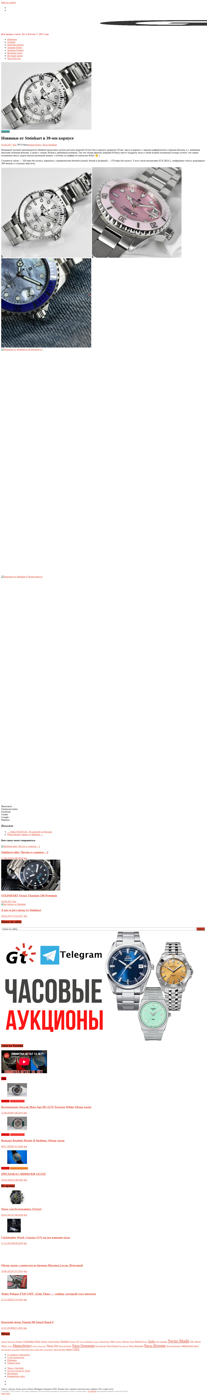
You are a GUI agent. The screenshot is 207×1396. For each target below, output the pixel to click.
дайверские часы (190, 1346)
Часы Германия (83, 1346)
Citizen (44, 1341)
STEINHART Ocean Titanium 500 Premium (29, 895)
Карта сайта (5, 1394)
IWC (78, 1342)
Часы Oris (52, 1345)
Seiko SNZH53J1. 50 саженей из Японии (29, 831)
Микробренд (22, 1346)
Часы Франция (136, 1346)
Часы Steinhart (49, 144)
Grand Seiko (54, 1341)
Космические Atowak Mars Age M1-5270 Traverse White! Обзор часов (46, 1107)
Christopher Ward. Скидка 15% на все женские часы (35, 1237)
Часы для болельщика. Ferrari (21, 1209)
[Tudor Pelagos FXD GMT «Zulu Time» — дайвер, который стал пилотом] (17, 1288)
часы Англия (59, 1349)
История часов (14, 55)
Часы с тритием (15, 1368)
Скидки (35, 1346)
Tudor (10, 1346)
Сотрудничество (15, 1357)
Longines (88, 1341)
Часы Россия (13, 58)
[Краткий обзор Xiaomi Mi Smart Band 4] (17, 1316)
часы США (72, 1349)
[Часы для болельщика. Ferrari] (16, 1203)
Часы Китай (113, 1346)
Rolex (144, 1342)
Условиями (92, 1391)
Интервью (12, 1373)
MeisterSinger (105, 1342)
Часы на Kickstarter (173, 1346)
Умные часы (13, 1363)
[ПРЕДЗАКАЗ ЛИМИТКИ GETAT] (17, 1163)
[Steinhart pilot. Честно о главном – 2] (20, 846)
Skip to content (8, 2)
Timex (4, 1346)
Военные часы (14, 53)
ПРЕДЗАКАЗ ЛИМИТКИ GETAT (23, 1174)
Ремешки (12, 1360)
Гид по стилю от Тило (18, 1370)
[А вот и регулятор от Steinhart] (13, 904)
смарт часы (39, 1350)
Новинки (12, 39)
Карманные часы (16, 1376)
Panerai (138, 1341)
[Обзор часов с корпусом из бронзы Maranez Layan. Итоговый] (17, 1259)
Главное (5, 1101)
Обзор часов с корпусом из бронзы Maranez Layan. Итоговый (42, 1265)
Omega (125, 1341)
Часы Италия (100, 1346)
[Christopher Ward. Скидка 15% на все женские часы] (14, 1231)
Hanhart (72, 1342)
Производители (15, 44)
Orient (132, 1342)
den (15, 144)
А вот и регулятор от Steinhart (21, 910)
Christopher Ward (31, 1341)
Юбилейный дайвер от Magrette (25, 834)
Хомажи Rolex (14, 47)
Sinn (157, 1342)
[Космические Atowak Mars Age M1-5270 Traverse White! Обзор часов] (17, 1096)
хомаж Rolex (34, 144)
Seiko (151, 1341)
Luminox (96, 1342)
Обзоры (11, 42)
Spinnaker (163, 1342)
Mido (113, 1341)
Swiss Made (178, 1340)
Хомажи (5, 131)
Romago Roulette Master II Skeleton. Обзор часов (32, 1140)
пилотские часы (27, 1349)
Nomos (119, 1342)
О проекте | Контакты (18, 1354)
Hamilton (64, 1341)
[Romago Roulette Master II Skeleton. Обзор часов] (17, 1129)
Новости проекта (19, 1168)
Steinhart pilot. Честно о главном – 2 (24, 852)
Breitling (19, 1342)
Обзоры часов (17, 1101)
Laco (82, 1342)
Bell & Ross (11, 1342)
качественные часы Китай (10, 1350)
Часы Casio (42, 1346)
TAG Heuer (195, 1341)
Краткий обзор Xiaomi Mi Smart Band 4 (27, 1322)
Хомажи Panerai (15, 50)
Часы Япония (154, 1345)
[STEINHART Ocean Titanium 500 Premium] (30, 890)
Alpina (4, 1342)
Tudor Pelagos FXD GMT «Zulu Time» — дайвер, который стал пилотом (48, 1293)
